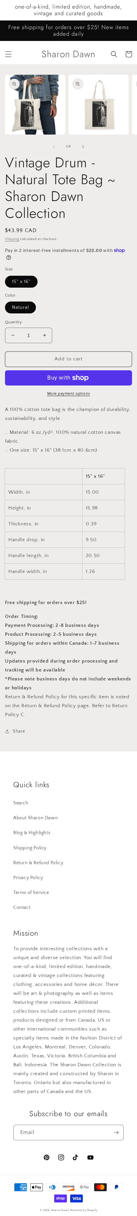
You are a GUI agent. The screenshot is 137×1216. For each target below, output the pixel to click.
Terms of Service (31, 892)
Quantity (13, 322)
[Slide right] (83, 147)
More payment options (68, 393)
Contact (21, 907)
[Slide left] (54, 147)
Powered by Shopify (83, 1210)
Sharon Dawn (60, 1210)
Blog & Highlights (31, 832)
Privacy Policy (28, 877)
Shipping (12, 239)
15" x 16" (21, 281)
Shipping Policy (30, 848)
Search (21, 803)
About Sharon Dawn (35, 818)
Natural (20, 307)
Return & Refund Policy (38, 863)
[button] (8, 54)
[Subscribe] (116, 1132)
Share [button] (19, 731)
